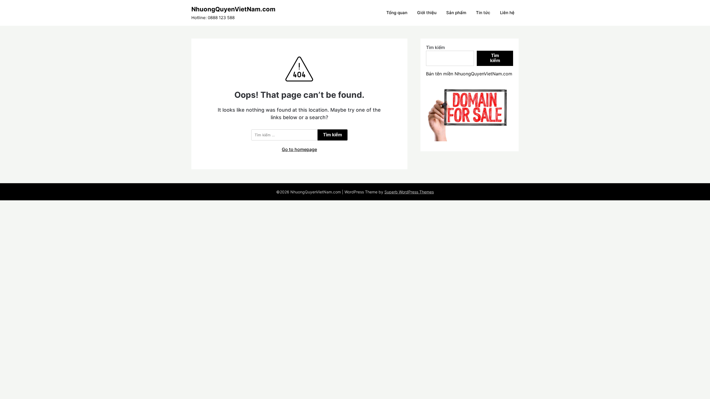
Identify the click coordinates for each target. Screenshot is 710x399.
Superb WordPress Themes (409, 192)
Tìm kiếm (435, 47)
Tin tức (483, 12)
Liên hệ (507, 12)
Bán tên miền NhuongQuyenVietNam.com (469, 73)
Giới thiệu (427, 12)
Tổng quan (396, 12)
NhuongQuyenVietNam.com (233, 9)
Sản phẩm (456, 12)
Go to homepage (299, 149)
